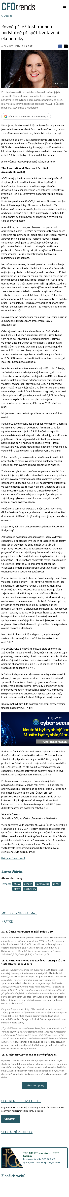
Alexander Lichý (10, 46)
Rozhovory (30, 889)
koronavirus (42, 883)
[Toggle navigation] (64, 6)
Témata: (6, 883)
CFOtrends (6, 15)
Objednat (10, 1118)
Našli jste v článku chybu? (13, 858)
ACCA (17, 883)
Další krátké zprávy (34, 1085)
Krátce (7, 921)
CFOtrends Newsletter (21, 1101)
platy (17, 889)
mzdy (56, 883)
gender (28, 883)
